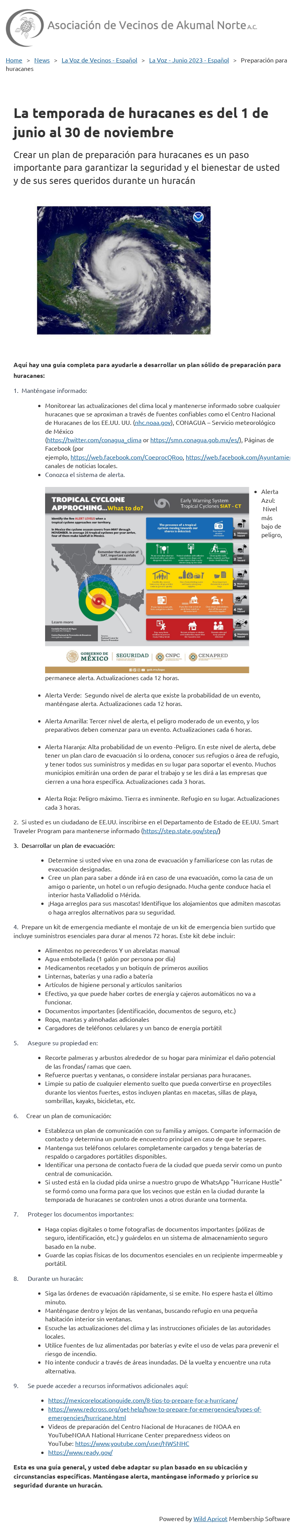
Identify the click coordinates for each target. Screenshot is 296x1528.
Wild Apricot (210, 1518)
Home (14, 60)
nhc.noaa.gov (153, 422)
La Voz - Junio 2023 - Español (189, 60)
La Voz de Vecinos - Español (99, 60)
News (42, 60)
